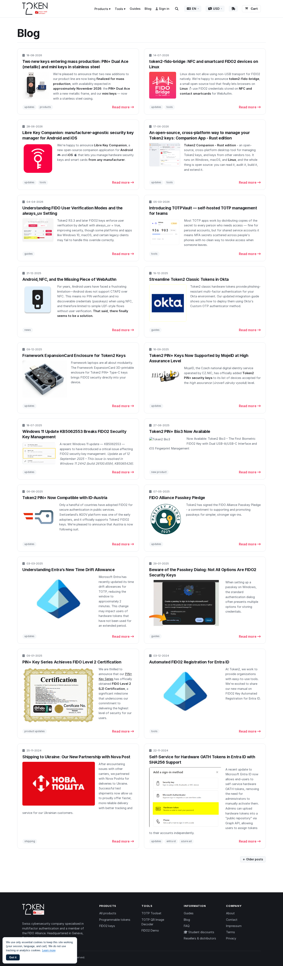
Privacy (231, 938)
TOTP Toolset (151, 913)
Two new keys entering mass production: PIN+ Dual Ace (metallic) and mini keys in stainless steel (75, 64)
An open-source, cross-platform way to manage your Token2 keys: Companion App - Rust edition (199, 135)
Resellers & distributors (200, 938)
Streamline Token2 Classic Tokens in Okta (189, 279)
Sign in (164, 9)
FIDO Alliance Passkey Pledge (177, 497)
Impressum (234, 926)
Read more (121, 107)
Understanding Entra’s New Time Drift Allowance (68, 569)
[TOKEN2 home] (35, 8)
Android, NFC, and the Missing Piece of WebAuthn (69, 279)
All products (107, 913)
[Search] (176, 9)
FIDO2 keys (107, 926)
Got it (12, 957)
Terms (230, 932)
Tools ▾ (120, 9)
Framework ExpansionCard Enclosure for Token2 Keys (74, 355)
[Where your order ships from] (233, 9)
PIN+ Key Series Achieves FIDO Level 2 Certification (71, 661)
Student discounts (200, 932)
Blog (148, 9)
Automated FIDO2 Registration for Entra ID (189, 661)
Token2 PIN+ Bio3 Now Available (179, 431)
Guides (135, 9)
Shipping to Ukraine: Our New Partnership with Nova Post (76, 756)
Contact (231, 919)
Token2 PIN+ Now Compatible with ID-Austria (64, 497)
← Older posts (253, 859)
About (230, 913)
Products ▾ (102, 9)
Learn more (49, 950)
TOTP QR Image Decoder (153, 922)
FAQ (187, 926)
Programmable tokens (114, 919)
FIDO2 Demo (150, 930)
